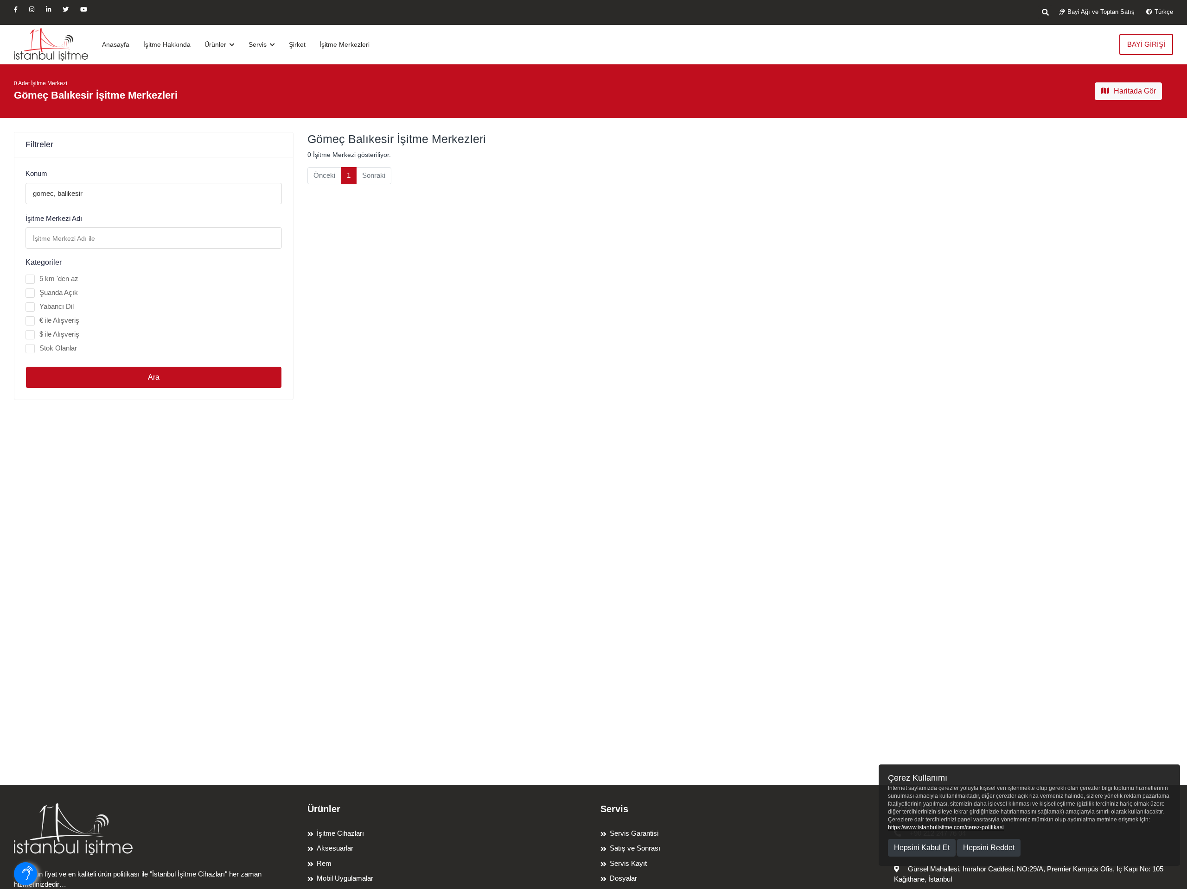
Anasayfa (115, 44)
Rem (324, 863)
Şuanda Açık (58, 292)
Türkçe (1164, 11)
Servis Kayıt (628, 863)
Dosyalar (623, 878)
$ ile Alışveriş (59, 334)
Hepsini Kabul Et (922, 847)
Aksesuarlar (335, 848)
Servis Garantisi (634, 833)
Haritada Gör (1135, 91)
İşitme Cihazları (340, 833)
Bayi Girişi (1146, 44)
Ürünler (216, 44)
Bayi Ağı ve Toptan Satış (1101, 11)
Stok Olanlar (58, 348)
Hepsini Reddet (989, 847)
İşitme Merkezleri (344, 44)
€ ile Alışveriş (59, 320)
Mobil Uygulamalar (345, 878)
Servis (258, 44)
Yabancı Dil (56, 306)
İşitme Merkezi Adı (54, 218)
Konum (36, 173)
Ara (154, 377)
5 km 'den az (58, 278)
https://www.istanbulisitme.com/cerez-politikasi (946, 827)
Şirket (297, 44)
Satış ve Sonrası (635, 848)
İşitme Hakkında (167, 44)
